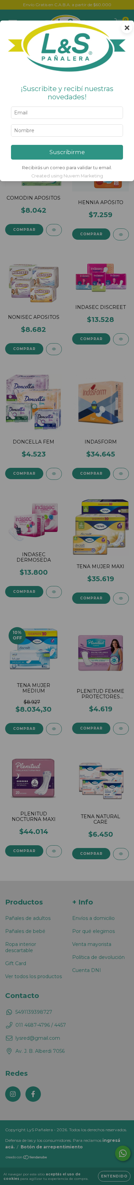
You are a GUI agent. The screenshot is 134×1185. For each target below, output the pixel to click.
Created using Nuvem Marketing (67, 175)
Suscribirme (67, 152)
